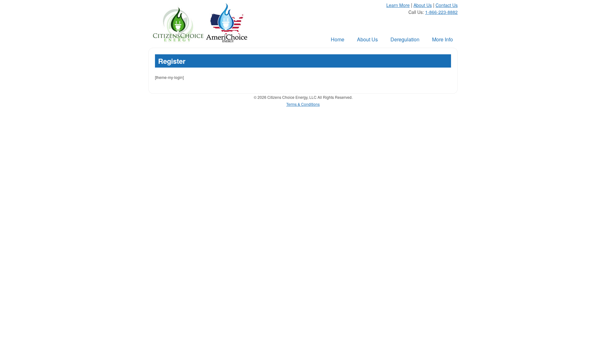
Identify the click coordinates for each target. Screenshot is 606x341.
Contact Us (447, 5)
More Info (442, 39)
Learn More (398, 5)
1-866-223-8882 (441, 12)
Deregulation (404, 39)
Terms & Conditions (303, 104)
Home (337, 39)
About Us (422, 5)
